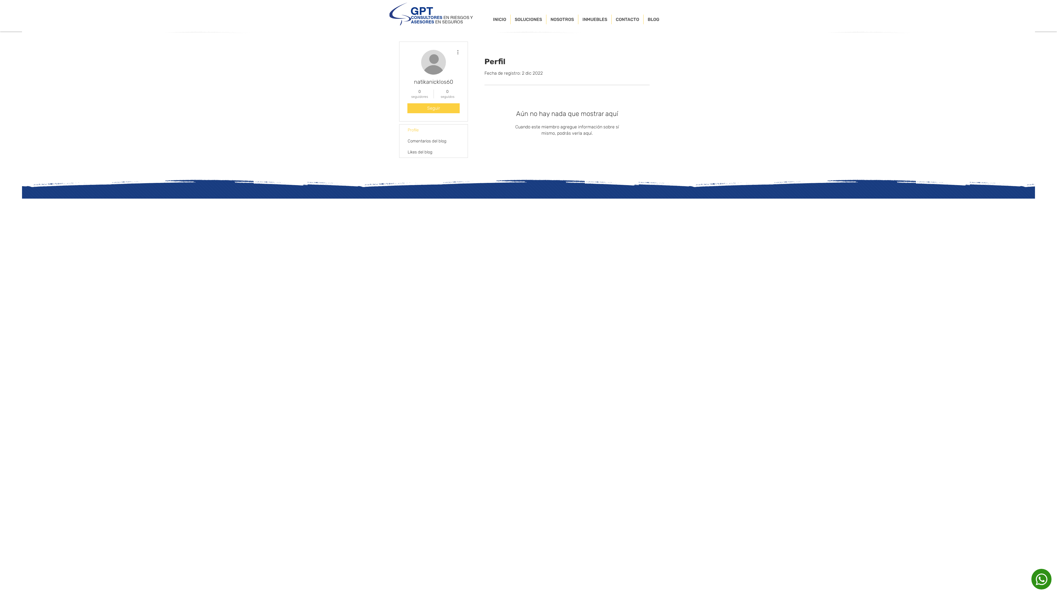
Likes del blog (420, 152)
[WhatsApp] (1041, 579)
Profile (413, 130)
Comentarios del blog (427, 141)
